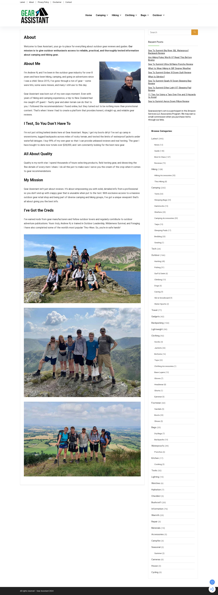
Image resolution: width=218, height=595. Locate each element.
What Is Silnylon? (156, 76)
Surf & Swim (159, 273)
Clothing (130, 15)
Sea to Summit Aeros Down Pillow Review (168, 101)
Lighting (155, 477)
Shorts (157, 390)
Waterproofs (157, 445)
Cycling (154, 572)
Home (88, 15)
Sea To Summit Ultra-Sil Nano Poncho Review (170, 64)
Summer (158, 553)
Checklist (155, 496)
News (156, 145)
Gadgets (155, 316)
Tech (153, 248)
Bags (143, 15)
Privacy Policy (43, 2)
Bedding (158, 236)
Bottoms (158, 354)
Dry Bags (158, 433)
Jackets (158, 348)
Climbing (158, 279)
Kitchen (155, 458)
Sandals (157, 409)
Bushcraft (156, 502)
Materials (155, 528)
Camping (101, 15)
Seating (157, 242)
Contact (68, 2)
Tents (157, 194)
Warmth (155, 515)
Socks (157, 342)
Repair (154, 521)
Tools (154, 470)
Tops (156, 360)
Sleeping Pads (160, 230)
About (31, 2)
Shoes (157, 421)
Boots (157, 415)
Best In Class (160, 157)
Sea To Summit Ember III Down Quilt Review (169, 72)
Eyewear (158, 396)
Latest (22, 2)
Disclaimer (57, 2)
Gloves (157, 378)
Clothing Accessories (164, 366)
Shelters (158, 212)
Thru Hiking (159, 181)
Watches (155, 483)
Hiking (115, 15)
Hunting (157, 261)
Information (157, 508)
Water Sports (160, 304)
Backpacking (157, 323)
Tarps (156, 224)
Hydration (156, 489)
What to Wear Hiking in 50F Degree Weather (169, 68)
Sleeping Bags (160, 200)
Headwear (158, 384)
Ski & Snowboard (162, 298)
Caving (157, 292)
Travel (154, 310)
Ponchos (158, 452)
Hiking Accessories (163, 175)
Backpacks (159, 439)
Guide (157, 151)
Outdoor (157, 15)
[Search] (194, 32)
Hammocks (159, 206)
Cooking (158, 464)
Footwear (156, 403)
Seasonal (155, 547)
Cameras (155, 559)
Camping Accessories (164, 218)
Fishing (157, 267)
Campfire (155, 540)
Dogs (156, 285)
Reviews (158, 163)
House (154, 566)
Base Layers (159, 372)
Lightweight (157, 329)
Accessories (157, 534)
